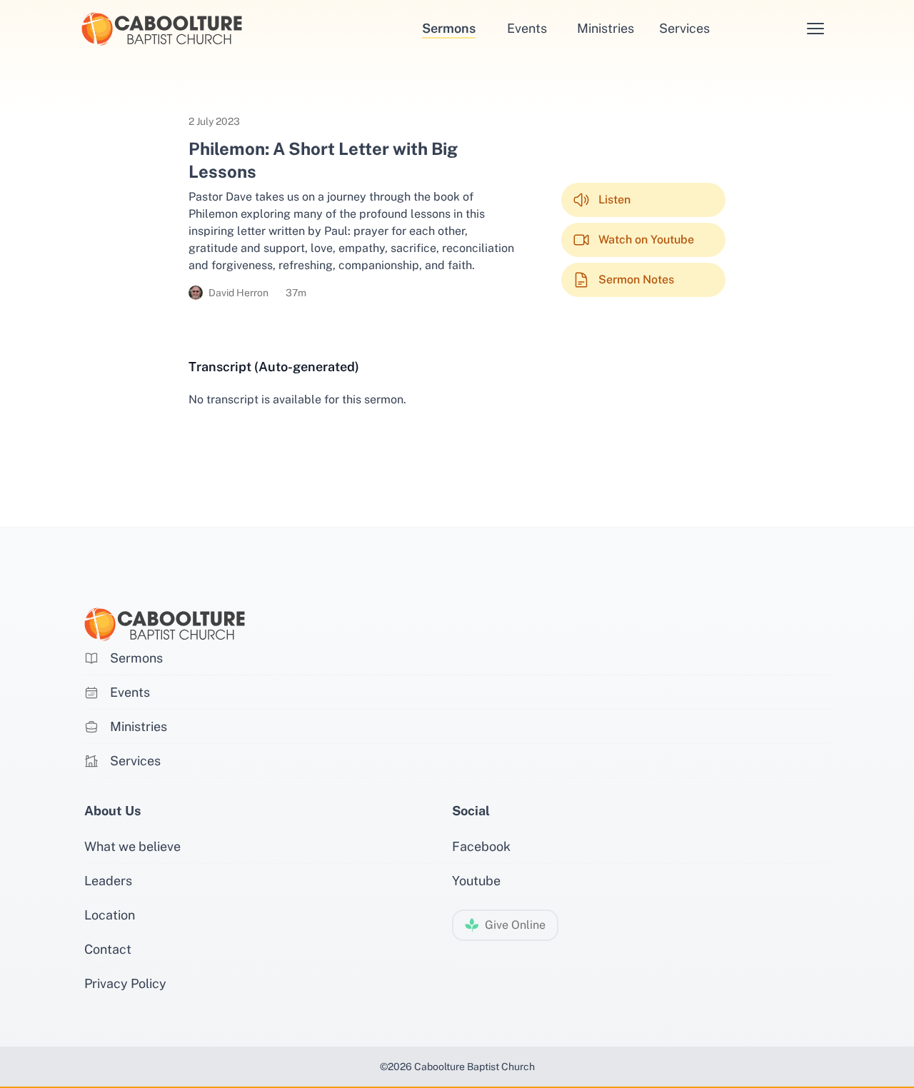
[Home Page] (208, 29)
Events (527, 28)
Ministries (605, 28)
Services (684, 28)
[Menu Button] (815, 28)
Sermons (449, 28)
